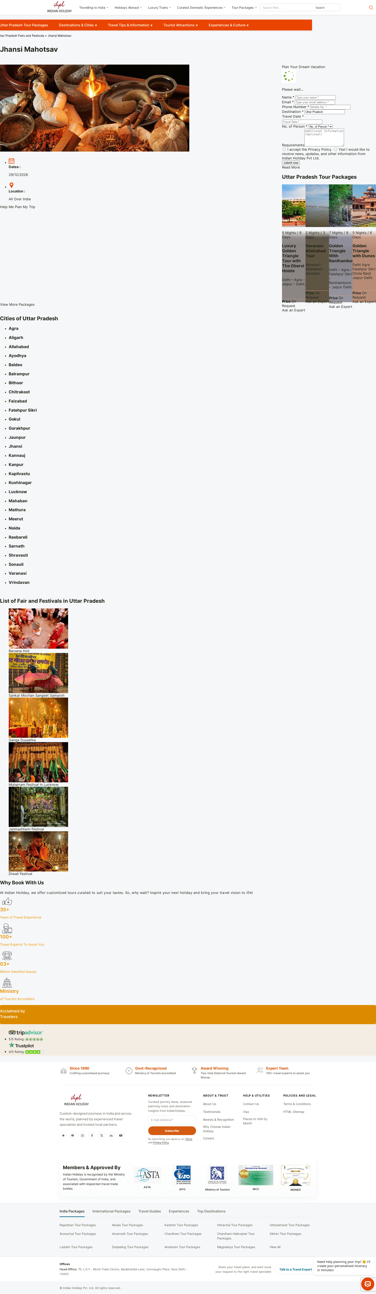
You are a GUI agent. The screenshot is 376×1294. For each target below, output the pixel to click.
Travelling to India (92, 7)
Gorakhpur (19, 428)
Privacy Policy (319, 149)
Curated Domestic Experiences (199, 7)
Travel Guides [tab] (149, 1211)
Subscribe (172, 1130)
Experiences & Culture (227, 25)
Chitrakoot (19, 391)
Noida (14, 528)
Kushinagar (20, 482)
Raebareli (18, 537)
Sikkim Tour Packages (285, 1234)
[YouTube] (120, 1135)
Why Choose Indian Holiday (216, 1129)
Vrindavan (19, 582)
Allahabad (19, 346)
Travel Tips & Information (128, 25)
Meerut (16, 518)
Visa (246, 1112)
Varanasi (18, 573)
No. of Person (294, 126)
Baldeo (15, 364)
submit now (291, 162)
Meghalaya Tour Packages (236, 1247)
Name (288, 97)
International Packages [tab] (111, 1211)
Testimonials (211, 1112)
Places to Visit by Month (255, 1121)
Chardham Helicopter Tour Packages (236, 1236)
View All (275, 1247)
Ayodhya (17, 355)
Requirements (293, 145)
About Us (209, 1104)
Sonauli (16, 564)
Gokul (14, 419)
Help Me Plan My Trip (17, 207)
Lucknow (18, 491)
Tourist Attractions (179, 25)
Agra (13, 328)
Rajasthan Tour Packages (78, 1225)
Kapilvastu (19, 473)
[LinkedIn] (111, 1135)
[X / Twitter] (101, 1135)
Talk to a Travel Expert (295, 1269)
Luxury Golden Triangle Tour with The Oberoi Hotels (293, 258)
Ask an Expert (293, 310)
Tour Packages (243, 7)
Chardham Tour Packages (182, 1234)
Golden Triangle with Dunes (363, 250)
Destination (293, 111)
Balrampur (19, 373)
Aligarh (16, 337)
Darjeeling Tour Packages (130, 1247)
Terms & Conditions (297, 1104)
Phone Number (295, 107)
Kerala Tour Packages (127, 1225)
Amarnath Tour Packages (130, 1234)
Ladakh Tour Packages (76, 1247)
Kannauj (17, 455)
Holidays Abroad (127, 7)
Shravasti (18, 555)
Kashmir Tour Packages (181, 1225)
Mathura (17, 509)
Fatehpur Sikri (23, 410)
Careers (208, 1138)
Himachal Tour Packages (234, 1225)
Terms (188, 1138)
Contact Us (251, 1104)
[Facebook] (92, 1135)
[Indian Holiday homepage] (76, 1100)
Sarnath (17, 546)
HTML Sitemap (293, 1112)
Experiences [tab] (179, 1211)
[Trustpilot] (63, 1135)
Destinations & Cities (76, 25)
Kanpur (16, 464)
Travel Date (293, 116)
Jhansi (15, 446)
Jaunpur (17, 437)
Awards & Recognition (218, 1119)
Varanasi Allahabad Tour (316, 250)
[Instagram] (82, 1135)
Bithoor (16, 382)
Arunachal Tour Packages (78, 1234)
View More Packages (17, 304)
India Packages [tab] (72, 1211)
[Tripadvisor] (73, 1135)
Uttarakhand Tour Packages (290, 1225)
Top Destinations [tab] (211, 1211)
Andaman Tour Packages (182, 1247)
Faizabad (18, 401)
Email (288, 102)
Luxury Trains (158, 7)
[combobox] (279, 7)
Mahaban (18, 500)
